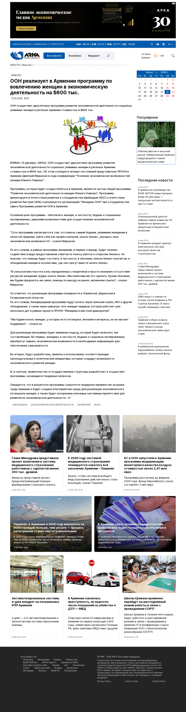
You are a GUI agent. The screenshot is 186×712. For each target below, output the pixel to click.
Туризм (55, 665)
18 (145, 92)
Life (66, 665)
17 (139, 92)
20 (156, 92)
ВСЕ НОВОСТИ (28, 656)
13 (156, 87)
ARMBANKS (40, 44)
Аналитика (72, 667)
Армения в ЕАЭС (69, 662)
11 (145, 87)
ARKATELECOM (21, 44)
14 (162, 87)
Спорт (26, 667)
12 (151, 87)
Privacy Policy (104, 681)
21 (162, 92)
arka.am (140, 667)
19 (151, 92)
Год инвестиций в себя (35, 665)
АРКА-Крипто (49, 662)
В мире (58, 667)
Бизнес (57, 659)
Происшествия (42, 667)
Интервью (28, 670)
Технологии (78, 665)
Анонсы (42, 670)
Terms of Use (131, 681)
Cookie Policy (158, 681)
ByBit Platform (30, 662)
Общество (16, 75)
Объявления (70, 670)
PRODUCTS (57, 44)
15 (167, 87)
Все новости (54, 55)
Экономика (74, 55)
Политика (28, 659)
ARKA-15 (55, 670)
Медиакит (94, 55)
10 (139, 87)
